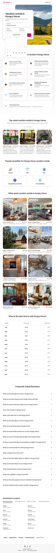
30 (7, 55)
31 (10, 55)
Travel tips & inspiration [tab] (44, 501)
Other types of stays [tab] (20, 501)
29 (24, 52)
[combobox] (18, 25)
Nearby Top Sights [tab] (31, 501)
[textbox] (11, 30)
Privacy (19, 550)
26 (16, 52)
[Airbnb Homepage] (6, 2)
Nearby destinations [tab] (8, 501)
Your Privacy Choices (32, 550)
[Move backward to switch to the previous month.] (7, 34)
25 (13, 52)
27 (19, 52)
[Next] (30, 127)
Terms (24, 550)
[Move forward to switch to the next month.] (24, 34)
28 (22, 52)
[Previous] (25, 127)
